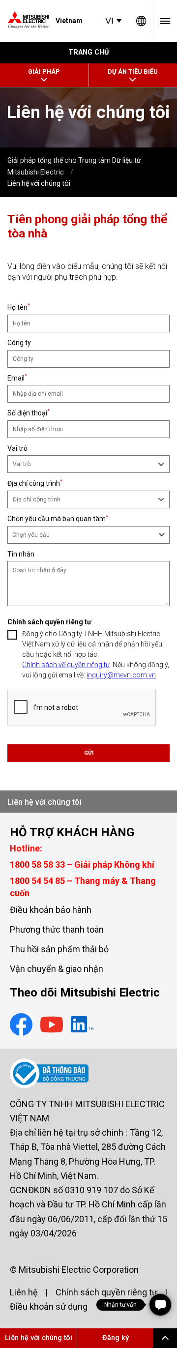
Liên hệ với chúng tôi (44, 802)
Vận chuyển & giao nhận (56, 969)
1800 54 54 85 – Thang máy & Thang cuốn (83, 887)
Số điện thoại (28, 413)
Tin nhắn (20, 554)
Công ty (19, 343)
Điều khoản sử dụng (49, 1306)
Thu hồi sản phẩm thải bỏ (59, 949)
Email (17, 378)
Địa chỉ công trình (34, 483)
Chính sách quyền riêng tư (106, 1292)
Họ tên (18, 307)
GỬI (88, 753)
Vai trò (17, 448)
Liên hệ (24, 1292)
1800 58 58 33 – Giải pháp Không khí (82, 864)
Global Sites (141, 21)
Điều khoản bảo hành (50, 910)
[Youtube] (51, 1026)
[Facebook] (21, 1026)
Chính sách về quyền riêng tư (66, 665)
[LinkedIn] (82, 1026)
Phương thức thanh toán (57, 929)
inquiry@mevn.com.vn (121, 675)
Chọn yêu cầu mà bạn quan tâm (57, 518)
